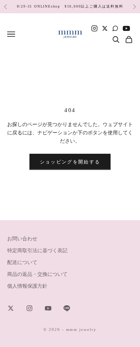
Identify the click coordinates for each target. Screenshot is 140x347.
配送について (22, 262)
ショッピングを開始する (70, 162)
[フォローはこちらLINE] (66, 308)
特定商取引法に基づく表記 (37, 250)
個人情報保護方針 (27, 286)
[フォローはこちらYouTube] (48, 308)
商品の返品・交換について (37, 274)
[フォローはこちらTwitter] (10, 308)
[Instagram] (94, 28)
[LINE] (115, 28)
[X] (105, 28)
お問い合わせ (22, 238)
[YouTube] (126, 28)
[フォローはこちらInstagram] (29, 308)
